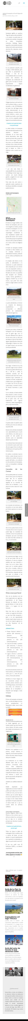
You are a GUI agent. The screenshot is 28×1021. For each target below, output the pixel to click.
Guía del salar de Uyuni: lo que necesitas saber (12, 950)
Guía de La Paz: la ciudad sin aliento (13, 890)
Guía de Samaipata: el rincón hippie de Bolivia (12, 14)
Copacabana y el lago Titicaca (12, 917)
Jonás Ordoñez (8, 16)
